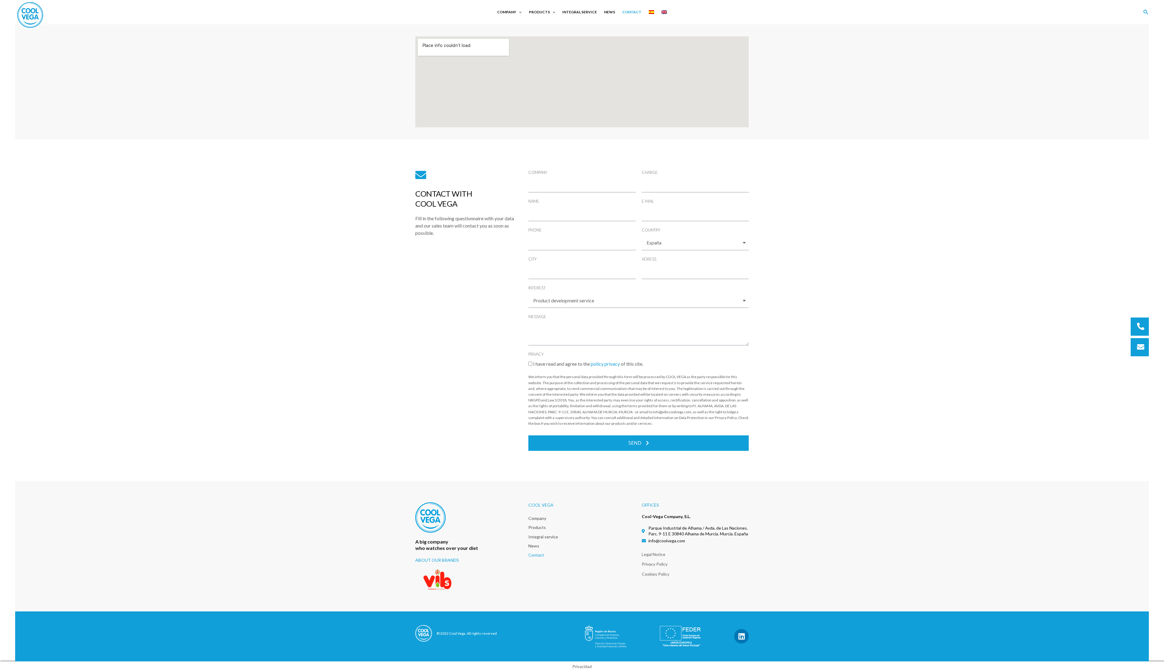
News (609, 12)
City (532, 259)
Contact (631, 12)
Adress (649, 259)
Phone (535, 230)
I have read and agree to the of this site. (588, 364)
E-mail (648, 201)
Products (539, 12)
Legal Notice (653, 554)
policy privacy (605, 364)
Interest (537, 287)
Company (506, 12)
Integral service (579, 12)
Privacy (536, 354)
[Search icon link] (1146, 12)
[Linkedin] (741, 636)
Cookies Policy (655, 574)
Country (651, 230)
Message (537, 316)
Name (533, 201)
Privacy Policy (654, 564)
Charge (650, 172)
